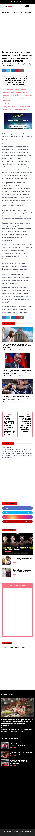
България (5, 647)
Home (7, 834)
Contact (27, 834)
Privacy (20, 834)
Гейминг (17, 647)
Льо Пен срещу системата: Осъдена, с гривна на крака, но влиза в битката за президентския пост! (18, 107)
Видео (11, 647)
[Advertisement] (17, 33)
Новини (10, 65)
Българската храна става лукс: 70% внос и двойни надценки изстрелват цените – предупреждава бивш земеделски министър (17, 722)
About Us (14, 834)
